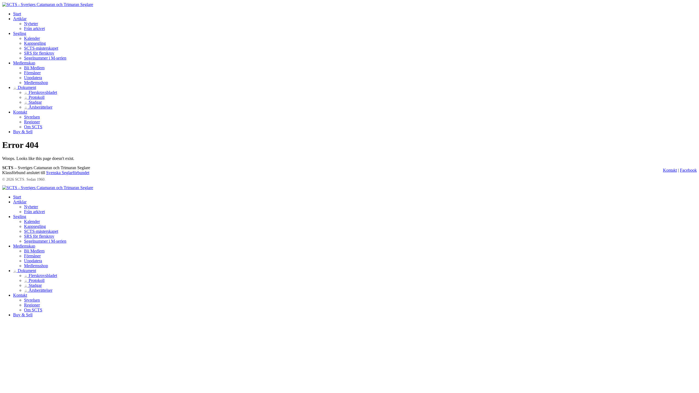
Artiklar (19, 18)
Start (17, 13)
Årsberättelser (38, 107)
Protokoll (34, 97)
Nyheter (31, 23)
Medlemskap (24, 63)
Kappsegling (35, 43)
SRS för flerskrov (39, 53)
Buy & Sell (22, 131)
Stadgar (33, 102)
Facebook (688, 170)
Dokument (24, 87)
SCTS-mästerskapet (41, 48)
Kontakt (20, 112)
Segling (19, 33)
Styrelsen (32, 117)
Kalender (32, 38)
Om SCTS (33, 126)
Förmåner (32, 72)
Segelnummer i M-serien (45, 58)
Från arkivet (34, 28)
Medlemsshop (36, 82)
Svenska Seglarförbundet (67, 172)
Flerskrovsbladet (40, 92)
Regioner (32, 122)
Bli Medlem (34, 68)
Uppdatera (33, 77)
